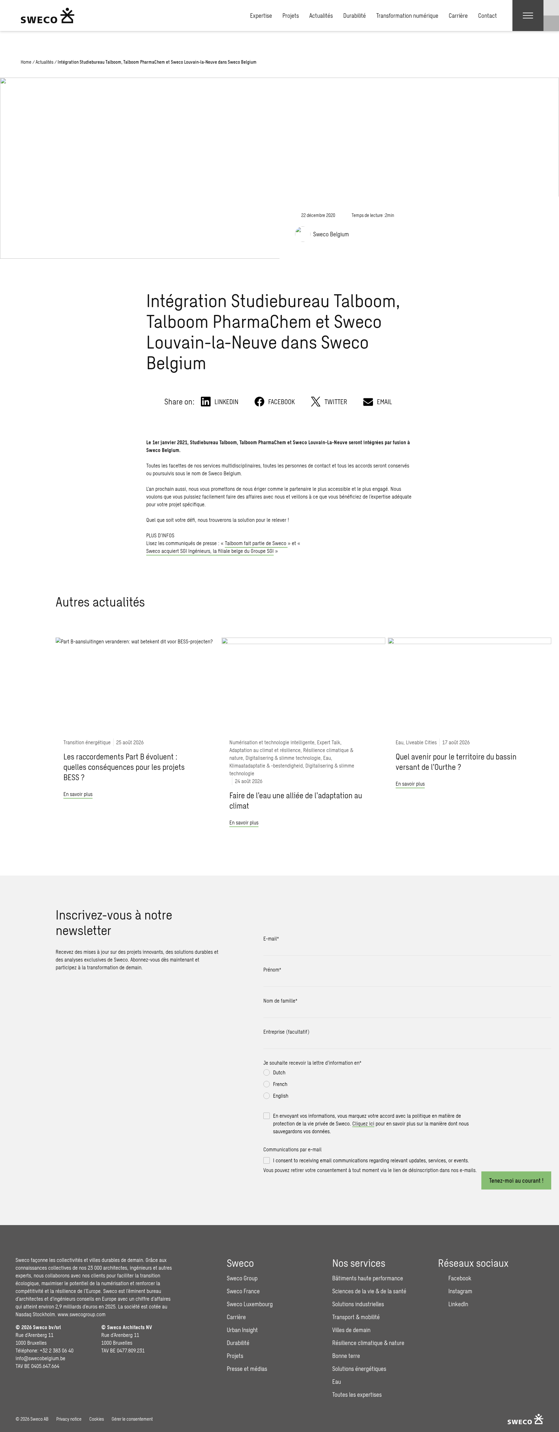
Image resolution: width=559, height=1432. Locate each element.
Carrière (458, 15)
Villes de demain (351, 1329)
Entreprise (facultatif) (286, 1031)
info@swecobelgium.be (40, 1358)
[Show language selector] (551, 8)
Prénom (272, 969)
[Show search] (551, 23)
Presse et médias (247, 1368)
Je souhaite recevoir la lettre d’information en (312, 1063)
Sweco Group (242, 1278)
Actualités (321, 15)
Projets (290, 15)
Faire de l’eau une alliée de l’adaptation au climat (295, 800)
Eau (336, 1381)
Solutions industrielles (358, 1304)
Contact (487, 15)
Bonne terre (346, 1355)
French (280, 1084)
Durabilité (354, 15)
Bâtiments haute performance (367, 1278)
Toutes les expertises (357, 1394)
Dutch (279, 1072)
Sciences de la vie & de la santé (369, 1291)
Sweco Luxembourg (250, 1304)
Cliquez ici (363, 1123)
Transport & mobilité (356, 1316)
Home (26, 62)
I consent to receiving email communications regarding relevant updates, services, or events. (371, 1160)
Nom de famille (280, 1000)
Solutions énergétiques (359, 1368)
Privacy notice (69, 1419)
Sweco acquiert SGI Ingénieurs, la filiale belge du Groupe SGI (210, 551)
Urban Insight (242, 1329)
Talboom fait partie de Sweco (256, 543)
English (280, 1096)
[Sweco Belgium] (47, 15)
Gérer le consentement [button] (132, 1419)
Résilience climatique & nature (368, 1342)
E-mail (271, 938)
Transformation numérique (407, 15)
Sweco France (243, 1291)
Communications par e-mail (292, 1149)
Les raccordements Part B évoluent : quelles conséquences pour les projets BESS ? (124, 767)
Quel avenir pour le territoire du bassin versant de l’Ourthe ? (456, 761)
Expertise (261, 15)
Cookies (96, 1419)
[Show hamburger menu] (527, 15)
